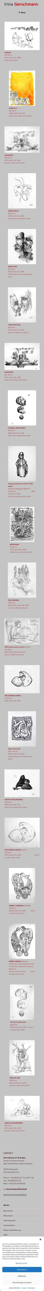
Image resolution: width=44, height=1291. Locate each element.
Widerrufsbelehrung (12, 1230)
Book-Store (8, 1211)
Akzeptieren (22, 1270)
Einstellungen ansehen (22, 1282)
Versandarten (9, 1225)
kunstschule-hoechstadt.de (15, 1195)
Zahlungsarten (10, 1221)
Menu (23, 13)
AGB (5, 1235)
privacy (24, 1288)
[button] (40, 1239)
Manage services (21, 1263)
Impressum (31, 1288)
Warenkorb (8, 1216)
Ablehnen (22, 1276)
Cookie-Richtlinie (14, 1288)
